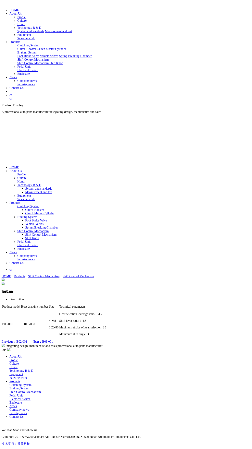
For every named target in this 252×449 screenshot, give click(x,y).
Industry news (26, 84)
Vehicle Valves (49, 56)
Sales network (26, 38)
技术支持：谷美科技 (16, 443)
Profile (21, 17)
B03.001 (43, 341)
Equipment (24, 34)
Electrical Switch (27, 70)
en (12, 95)
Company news (27, 80)
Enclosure (23, 73)
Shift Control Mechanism (33, 59)
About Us (15, 13)
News (13, 77)
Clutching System (28, 45)
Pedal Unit (24, 66)
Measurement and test (58, 31)
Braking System (27, 52)
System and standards (30, 31)
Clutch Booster (26, 49)
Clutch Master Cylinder (51, 49)
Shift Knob (56, 63)
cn (10, 98)
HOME (14, 10)
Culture (22, 20)
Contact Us (16, 87)
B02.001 (14, 341)
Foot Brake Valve (28, 56)
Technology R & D (29, 27)
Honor (21, 24)
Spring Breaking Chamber (75, 56)
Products (14, 41)
